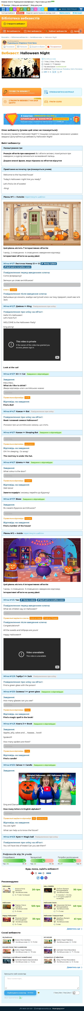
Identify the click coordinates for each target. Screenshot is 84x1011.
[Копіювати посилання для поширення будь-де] (38, 877)
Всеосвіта (5, 37)
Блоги (10, 2)
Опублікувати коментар (20, 993)
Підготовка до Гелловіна (61, 69)
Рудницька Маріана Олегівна (22, 43)
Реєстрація (72, 9)
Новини (4, 2)
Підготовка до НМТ (45, 2)
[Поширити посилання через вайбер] (45, 877)
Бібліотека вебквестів (19, 37)
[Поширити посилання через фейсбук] (42, 877)
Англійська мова (36, 37)
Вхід (64, 9)
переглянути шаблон (35, 197)
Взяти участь (65, 13)
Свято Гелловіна (76, 69)
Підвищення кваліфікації (24, 2)
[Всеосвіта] (3, 9)
